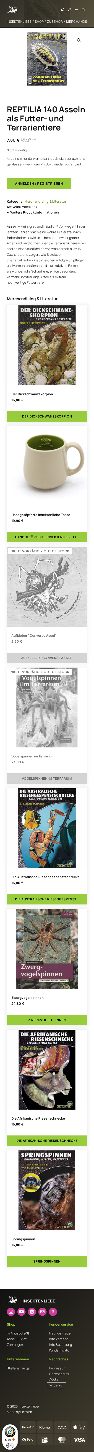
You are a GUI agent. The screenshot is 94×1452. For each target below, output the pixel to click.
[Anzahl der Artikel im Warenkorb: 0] (83, 9)
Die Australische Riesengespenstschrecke (45, 877)
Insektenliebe (19, 21)
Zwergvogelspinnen (27, 998)
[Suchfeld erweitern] (62, 10)
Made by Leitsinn (19, 1412)
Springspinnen (23, 1239)
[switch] (10, 1445)
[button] (79, 40)
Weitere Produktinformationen (34, 212)
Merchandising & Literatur (45, 201)
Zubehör (55, 21)
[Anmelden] (70, 9)
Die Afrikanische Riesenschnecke (38, 1118)
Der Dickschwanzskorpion (32, 394)
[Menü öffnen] (76, 9)
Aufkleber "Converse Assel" (34, 635)
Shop (39, 21)
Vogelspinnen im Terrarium (32, 756)
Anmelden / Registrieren (39, 183)
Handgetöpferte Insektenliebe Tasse (40, 515)
